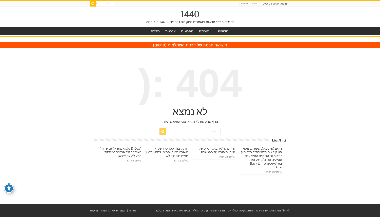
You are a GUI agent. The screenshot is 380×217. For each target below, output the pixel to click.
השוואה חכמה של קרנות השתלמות (197, 45)
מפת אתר (243, 3)
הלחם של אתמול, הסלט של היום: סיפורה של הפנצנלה (217, 150)
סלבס (155, 31)
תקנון (123, 210)
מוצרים (204, 31)
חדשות (223, 31)
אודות (132, 210)
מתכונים (187, 31)
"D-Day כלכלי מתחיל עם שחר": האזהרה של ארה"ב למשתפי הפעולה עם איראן (120, 152)
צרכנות (170, 31)
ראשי (254, 3)
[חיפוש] (93, 4)
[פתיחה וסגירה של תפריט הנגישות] (9, 188)
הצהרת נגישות (98, 210)
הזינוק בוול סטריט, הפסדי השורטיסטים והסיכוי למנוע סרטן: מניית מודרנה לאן (166, 152)
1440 (190, 14)
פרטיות (113, 210)
